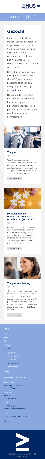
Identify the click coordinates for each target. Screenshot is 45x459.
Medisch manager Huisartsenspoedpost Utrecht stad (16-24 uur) (20, 216)
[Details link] (22, 137)
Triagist (11, 152)
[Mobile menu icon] (38, 6)
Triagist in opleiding (18, 283)
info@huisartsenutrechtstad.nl (15, 416)
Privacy (6, 421)
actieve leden (14, 90)
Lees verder (13, 179)
